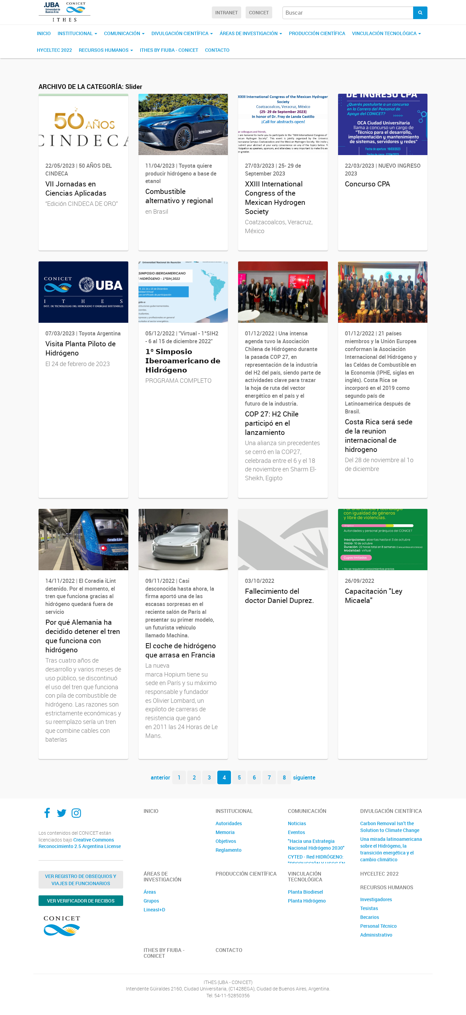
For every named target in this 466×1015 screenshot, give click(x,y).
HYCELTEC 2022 (54, 50)
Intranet (226, 12)
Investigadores (376, 899)
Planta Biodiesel (305, 892)
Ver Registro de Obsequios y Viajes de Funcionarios (80, 880)
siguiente (304, 777)
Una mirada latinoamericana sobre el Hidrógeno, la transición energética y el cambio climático (391, 849)
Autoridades (229, 823)
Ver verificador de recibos (81, 900)
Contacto (217, 50)
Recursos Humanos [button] (104, 50)
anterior (160, 777)
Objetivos (226, 841)
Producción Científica (317, 33)
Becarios (369, 917)
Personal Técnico (378, 926)
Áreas (150, 892)
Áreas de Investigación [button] (249, 33)
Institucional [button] (76, 33)
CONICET (259, 12)
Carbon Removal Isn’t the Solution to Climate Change (389, 826)
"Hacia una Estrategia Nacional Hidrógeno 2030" (316, 844)
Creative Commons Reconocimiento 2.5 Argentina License (80, 843)
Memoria (225, 832)
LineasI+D (154, 909)
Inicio (44, 33)
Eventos (296, 832)
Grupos (151, 900)
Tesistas (369, 908)
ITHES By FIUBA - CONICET (169, 50)
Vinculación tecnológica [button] (385, 33)
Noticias (297, 823)
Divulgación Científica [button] (180, 33)
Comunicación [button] (122, 33)
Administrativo (376, 934)
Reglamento (229, 850)
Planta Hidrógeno (307, 900)
